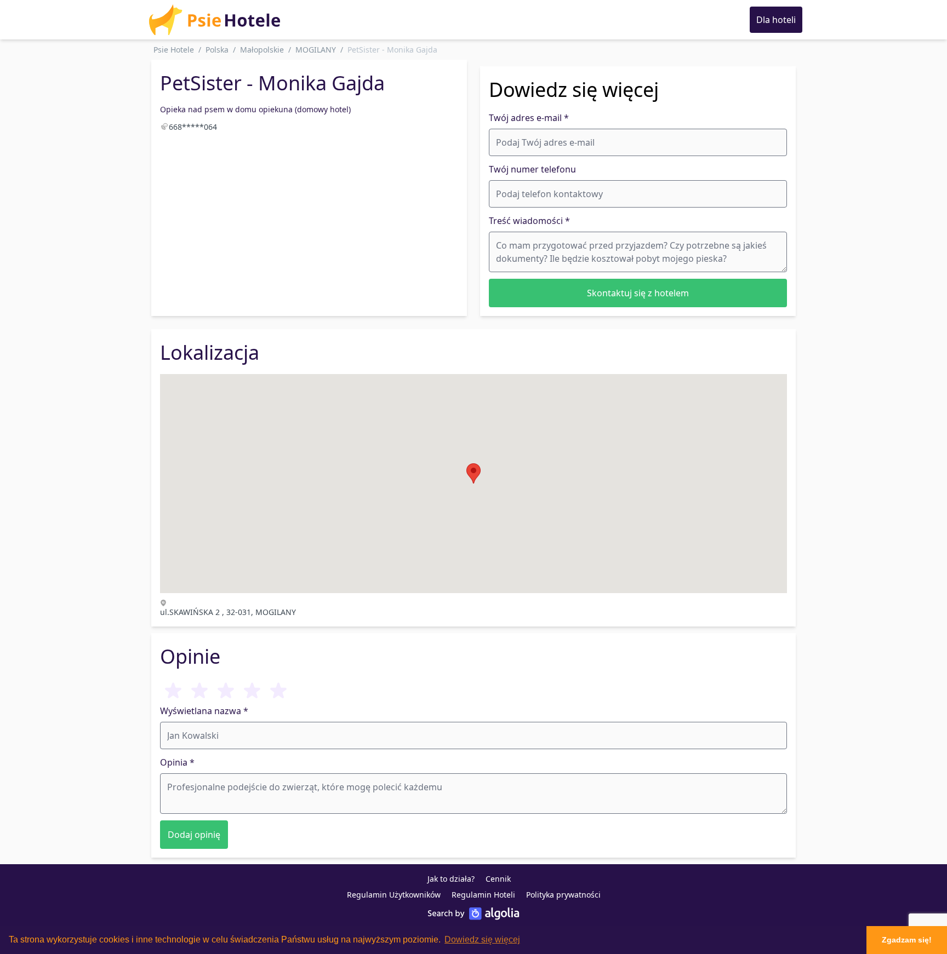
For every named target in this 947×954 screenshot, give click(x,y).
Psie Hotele (173, 49)
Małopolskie (262, 49)
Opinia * (177, 762)
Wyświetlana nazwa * (204, 711)
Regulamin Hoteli (483, 894)
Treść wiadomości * (529, 221)
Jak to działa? (451, 878)
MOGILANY (315, 49)
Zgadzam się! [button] (907, 939)
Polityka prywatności (563, 894)
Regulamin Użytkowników (394, 894)
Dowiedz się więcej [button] (482, 939)
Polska (217, 49)
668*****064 (193, 127)
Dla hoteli (776, 20)
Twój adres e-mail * (529, 118)
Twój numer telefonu (532, 169)
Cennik (498, 878)
